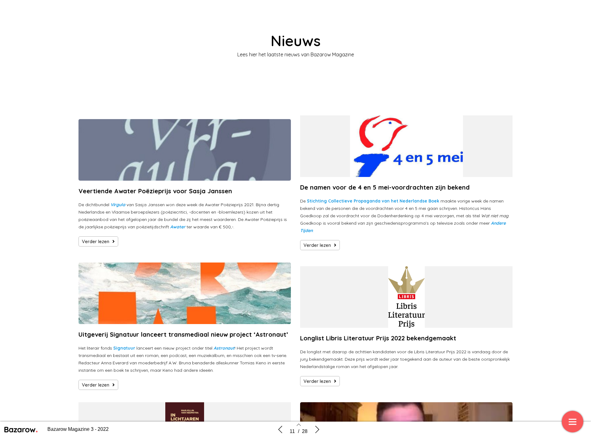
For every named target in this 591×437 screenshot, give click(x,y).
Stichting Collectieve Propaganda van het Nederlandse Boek (373, 201)
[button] (98, 241)
